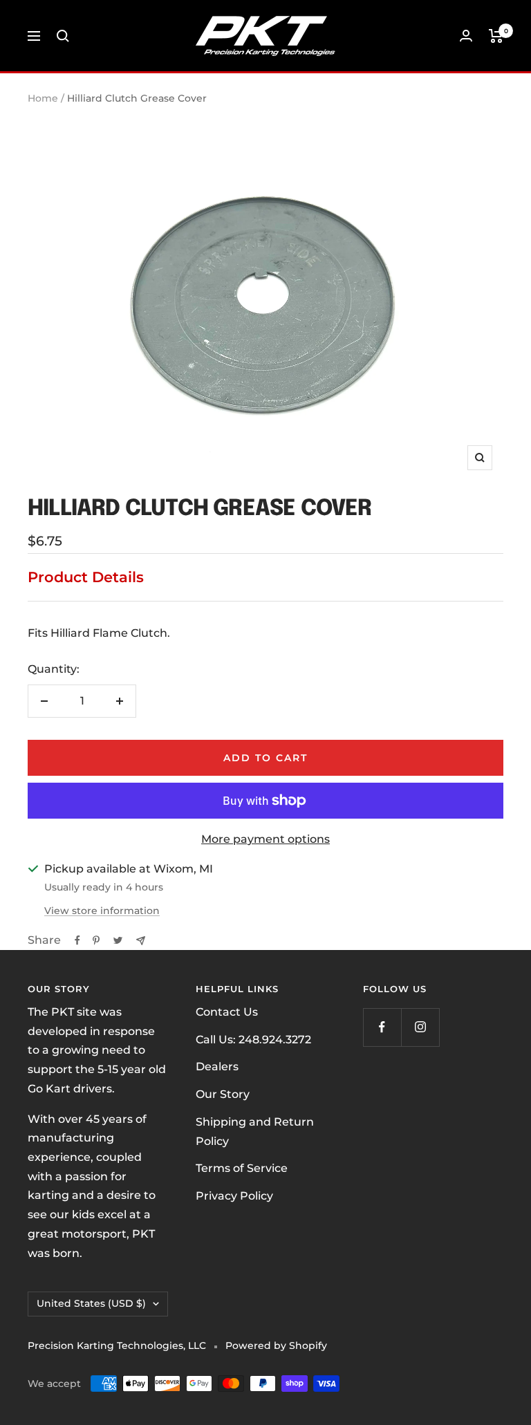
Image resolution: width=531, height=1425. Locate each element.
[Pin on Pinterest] (96, 940)
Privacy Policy (234, 1195)
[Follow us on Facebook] (382, 1027)
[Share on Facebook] (77, 940)
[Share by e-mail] (140, 940)
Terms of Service (242, 1168)
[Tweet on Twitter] (118, 940)
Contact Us (227, 1011)
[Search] (63, 36)
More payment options (265, 839)
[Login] (466, 35)
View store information (102, 910)
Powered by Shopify (276, 1345)
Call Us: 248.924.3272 (253, 1039)
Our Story (223, 1094)
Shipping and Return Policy (255, 1131)
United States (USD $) (91, 1303)
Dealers (217, 1066)
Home (43, 98)
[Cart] (496, 36)
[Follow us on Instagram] (420, 1027)
